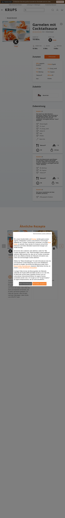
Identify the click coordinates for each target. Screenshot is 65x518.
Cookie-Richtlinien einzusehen (27, 267)
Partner (34, 239)
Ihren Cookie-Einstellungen (22, 266)
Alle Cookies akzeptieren (39, 283)
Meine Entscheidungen (25, 283)
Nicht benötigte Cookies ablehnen (42, 233)
